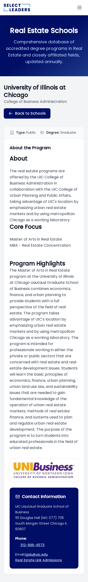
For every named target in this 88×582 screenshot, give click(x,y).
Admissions (52, 560)
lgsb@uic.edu (36, 554)
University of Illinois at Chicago (35, 91)
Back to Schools (30, 113)
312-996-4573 (32, 545)
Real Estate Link (28, 560)
